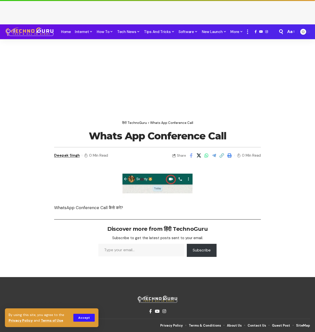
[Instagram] (266, 31)
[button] (84, 318)
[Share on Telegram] (214, 155)
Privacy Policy (21, 320)
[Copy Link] (221, 155)
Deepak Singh (67, 155)
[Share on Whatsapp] (206, 155)
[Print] (229, 155)
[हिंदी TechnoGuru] (29, 31)
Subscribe (202, 250)
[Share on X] (198, 155)
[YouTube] (261, 31)
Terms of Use (52, 320)
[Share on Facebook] (191, 155)
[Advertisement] (157, 11)
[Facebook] (255, 31)
